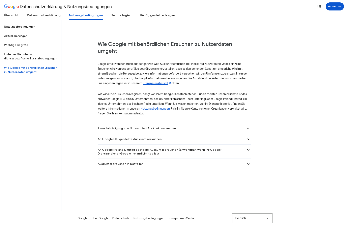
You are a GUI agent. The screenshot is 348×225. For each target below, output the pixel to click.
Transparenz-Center (181, 218)
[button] (319, 7)
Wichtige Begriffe (16, 45)
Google (83, 218)
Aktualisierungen (15, 36)
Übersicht (11, 15)
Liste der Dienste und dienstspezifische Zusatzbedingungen (30, 56)
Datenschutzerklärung (44, 15)
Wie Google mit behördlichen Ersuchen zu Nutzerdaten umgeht (30, 70)
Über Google (100, 218)
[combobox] (252, 218)
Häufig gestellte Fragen (157, 15)
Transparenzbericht (155, 83)
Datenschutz (120, 218)
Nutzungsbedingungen (86, 15)
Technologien (121, 15)
